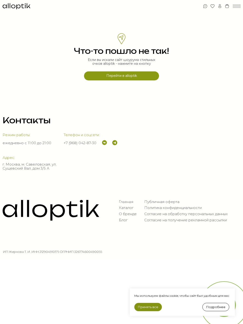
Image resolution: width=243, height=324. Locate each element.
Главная (126, 201)
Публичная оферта (161, 202)
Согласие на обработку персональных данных (186, 214)
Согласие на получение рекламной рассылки (185, 220)
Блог (123, 220)
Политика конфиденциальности (173, 208)
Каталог (126, 208)
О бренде (128, 214)
